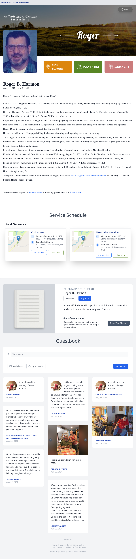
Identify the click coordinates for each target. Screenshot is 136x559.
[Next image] (85, 440)
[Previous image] (50, 440)
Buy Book (85, 298)
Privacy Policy (60, 547)
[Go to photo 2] (68, 453)
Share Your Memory (118, 323)
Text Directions (38, 252)
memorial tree (35, 192)
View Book (70, 298)
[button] (18, 238)
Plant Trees (56, 252)
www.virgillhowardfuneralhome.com (89, 175)
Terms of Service (75, 547)
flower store (75, 192)
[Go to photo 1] (67, 453)
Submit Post (121, 366)
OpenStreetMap (71, 551)
